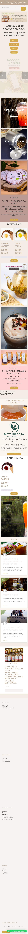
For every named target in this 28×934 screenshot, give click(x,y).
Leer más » (5, 573)
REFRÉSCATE (7, 503)
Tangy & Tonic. (11, 595)
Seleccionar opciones (6, 257)
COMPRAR (13, 68)
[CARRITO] (23, 9)
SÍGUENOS (4, 865)
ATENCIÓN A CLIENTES (7, 807)
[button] (16, 8)
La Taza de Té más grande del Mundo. (13, 628)
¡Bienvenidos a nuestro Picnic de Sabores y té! (12, 561)
